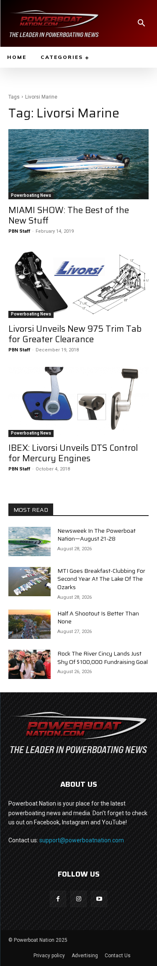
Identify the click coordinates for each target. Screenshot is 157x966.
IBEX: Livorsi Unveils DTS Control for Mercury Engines (73, 453)
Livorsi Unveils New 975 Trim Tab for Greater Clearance (75, 334)
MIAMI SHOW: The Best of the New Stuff (68, 215)
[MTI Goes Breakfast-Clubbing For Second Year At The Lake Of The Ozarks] (29, 581)
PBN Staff (19, 231)
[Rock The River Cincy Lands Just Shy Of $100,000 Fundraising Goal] (29, 664)
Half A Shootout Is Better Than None (98, 617)
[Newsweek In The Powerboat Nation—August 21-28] (29, 541)
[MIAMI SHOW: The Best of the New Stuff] (78, 164)
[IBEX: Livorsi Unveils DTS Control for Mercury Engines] (78, 402)
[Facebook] (58, 899)
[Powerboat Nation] (54, 23)
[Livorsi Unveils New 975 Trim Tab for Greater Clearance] (78, 283)
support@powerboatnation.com (81, 840)
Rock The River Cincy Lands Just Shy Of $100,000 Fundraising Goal (102, 657)
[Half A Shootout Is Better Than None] (29, 624)
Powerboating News (31, 195)
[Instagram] (78, 899)
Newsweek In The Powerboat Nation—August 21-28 (96, 535)
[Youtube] (99, 899)
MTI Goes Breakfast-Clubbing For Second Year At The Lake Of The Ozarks (101, 579)
